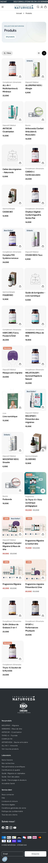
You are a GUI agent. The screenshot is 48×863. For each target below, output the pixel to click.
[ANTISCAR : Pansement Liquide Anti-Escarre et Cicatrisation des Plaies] (13, 112)
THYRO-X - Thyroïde (10, 735)
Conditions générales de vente (14, 808)
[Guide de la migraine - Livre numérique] (35, 279)
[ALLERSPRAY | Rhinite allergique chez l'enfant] (35, 69)
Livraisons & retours (10, 801)
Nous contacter (8, 794)
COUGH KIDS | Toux (33, 255)
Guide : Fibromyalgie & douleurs (14, 780)
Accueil (19, 13)
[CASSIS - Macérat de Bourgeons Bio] (13, 196)
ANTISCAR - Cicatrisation (12, 732)
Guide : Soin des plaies (10, 777)
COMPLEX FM (7, 739)
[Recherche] (38, 7)
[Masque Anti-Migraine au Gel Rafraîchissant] (13, 356)
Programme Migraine (12, 584)
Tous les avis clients (9, 815)
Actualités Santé (8, 783)
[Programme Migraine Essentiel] (13, 570)
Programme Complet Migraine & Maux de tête (12, 546)
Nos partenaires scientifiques (13, 767)
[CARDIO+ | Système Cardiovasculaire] (35, 155)
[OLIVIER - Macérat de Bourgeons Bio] (35, 443)
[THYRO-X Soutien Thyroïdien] (13, 651)
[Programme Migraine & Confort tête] (35, 527)
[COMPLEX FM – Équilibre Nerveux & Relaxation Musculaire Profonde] (13, 239)
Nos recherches (8, 763)
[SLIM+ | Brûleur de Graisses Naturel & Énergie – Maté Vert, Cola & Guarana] (13, 608)
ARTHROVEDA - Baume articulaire (15, 742)
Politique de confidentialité (12, 811)
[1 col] (39, 53)
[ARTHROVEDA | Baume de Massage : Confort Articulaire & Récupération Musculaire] (35, 112)
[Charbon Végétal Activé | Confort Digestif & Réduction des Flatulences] (35, 196)
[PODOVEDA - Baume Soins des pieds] (13, 483)
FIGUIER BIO (8, 295)
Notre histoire (7, 760)
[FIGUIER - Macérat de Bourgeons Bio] (13, 279)
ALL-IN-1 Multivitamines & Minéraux (10, 88)
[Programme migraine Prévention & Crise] (35, 570)
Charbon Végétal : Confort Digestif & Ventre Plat (33, 214)
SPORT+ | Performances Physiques (31, 627)
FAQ (3, 798)
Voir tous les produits (10, 749)
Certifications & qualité (11, 770)
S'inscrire (35, 854)
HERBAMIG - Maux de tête (12, 729)
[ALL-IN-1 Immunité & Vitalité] (13, 69)
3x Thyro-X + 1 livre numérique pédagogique (33, 502)
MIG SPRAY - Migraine (10, 725)
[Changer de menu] (2, 7)
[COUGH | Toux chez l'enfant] (35, 239)
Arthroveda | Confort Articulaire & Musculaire (34, 131)
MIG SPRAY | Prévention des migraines (32, 419)
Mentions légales (8, 805)
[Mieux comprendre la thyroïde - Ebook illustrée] (13, 400)
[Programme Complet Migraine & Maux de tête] (13, 527)
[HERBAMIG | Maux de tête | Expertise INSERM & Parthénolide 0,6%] (35, 317)
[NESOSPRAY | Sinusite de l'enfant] (13, 443)
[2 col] (44, 53)
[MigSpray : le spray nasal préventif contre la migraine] (35, 400)
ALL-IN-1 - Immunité (10, 745)
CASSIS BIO (8, 211)
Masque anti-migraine (12, 372)
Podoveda (7, 499)
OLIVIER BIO (30, 459)
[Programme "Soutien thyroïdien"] (35, 483)
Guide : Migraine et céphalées (13, 773)
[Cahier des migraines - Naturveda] (13, 155)
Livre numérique (10, 416)
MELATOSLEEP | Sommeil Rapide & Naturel (33, 375)
